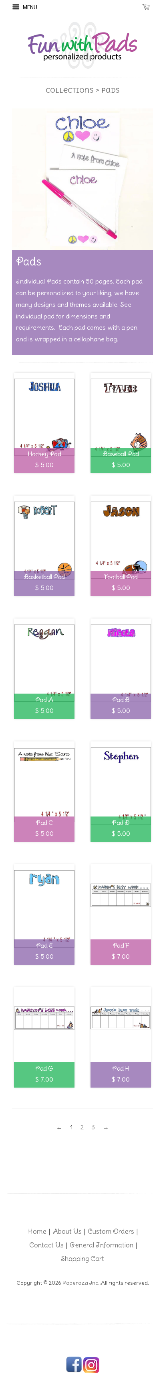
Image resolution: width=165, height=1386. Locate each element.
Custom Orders (111, 1231)
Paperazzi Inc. (80, 1283)
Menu (29, 7)
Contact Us (46, 1245)
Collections (69, 90)
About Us (67, 1231)
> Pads (107, 90)
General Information (101, 1245)
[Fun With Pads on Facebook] (74, 1371)
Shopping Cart (82, 1258)
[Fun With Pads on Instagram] (91, 1371)
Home (37, 1231)
